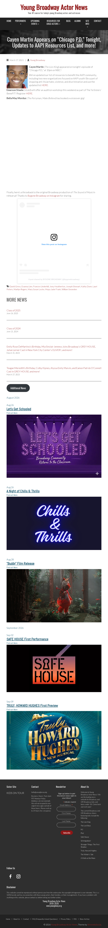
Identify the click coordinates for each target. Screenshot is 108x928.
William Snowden (69, 289)
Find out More (12, 413)
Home (9, 20)
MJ (82, 829)
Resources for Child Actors (53, 22)
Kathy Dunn (86, 286)
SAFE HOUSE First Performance (27, 639)
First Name (66, 813)
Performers (20, 20)
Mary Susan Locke (36, 289)
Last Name (66, 821)
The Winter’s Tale (87, 854)
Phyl (82, 833)
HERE (45, 85)
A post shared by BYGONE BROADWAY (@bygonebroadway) (54, 279)
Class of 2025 (13, 310)
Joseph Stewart (73, 286)
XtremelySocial (94, 924)
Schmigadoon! (86, 841)
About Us (16, 919)
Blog (68, 20)
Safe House (85, 837)
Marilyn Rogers (20, 289)
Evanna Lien (26, 286)
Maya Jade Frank (53, 289)
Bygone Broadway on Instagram (44, 195)
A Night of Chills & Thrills (23, 491)
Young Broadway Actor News (54, 7)
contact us (34, 897)
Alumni (77, 20)
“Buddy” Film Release (20, 563)
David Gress (15, 286)
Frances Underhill (41, 286)
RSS (75, 919)
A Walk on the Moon (88, 858)
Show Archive (84, 919)
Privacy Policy (65, 919)
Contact (97, 20)
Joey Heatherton (57, 286)
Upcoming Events (35, 22)
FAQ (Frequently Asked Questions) (45, 919)
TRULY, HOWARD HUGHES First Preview (32, 705)
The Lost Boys (86, 826)
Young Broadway (37, 60)
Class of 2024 (13, 328)
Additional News (18, 388)
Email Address (66, 805)
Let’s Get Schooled (19, 409)
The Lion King (85, 822)
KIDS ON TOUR (15, 792)
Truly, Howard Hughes (89, 851)
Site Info (87, 22)
